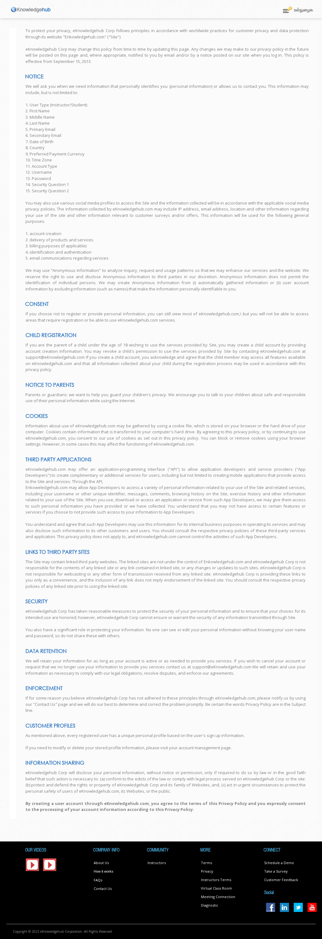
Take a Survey (276, 871)
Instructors (156, 862)
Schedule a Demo (279, 862)
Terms (206, 862)
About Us (101, 862)
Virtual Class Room (216, 888)
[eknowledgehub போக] (30, 9)
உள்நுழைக (303, 10)
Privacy (207, 871)
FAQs (98, 880)
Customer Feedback (281, 879)
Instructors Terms (216, 879)
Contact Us (103, 888)
